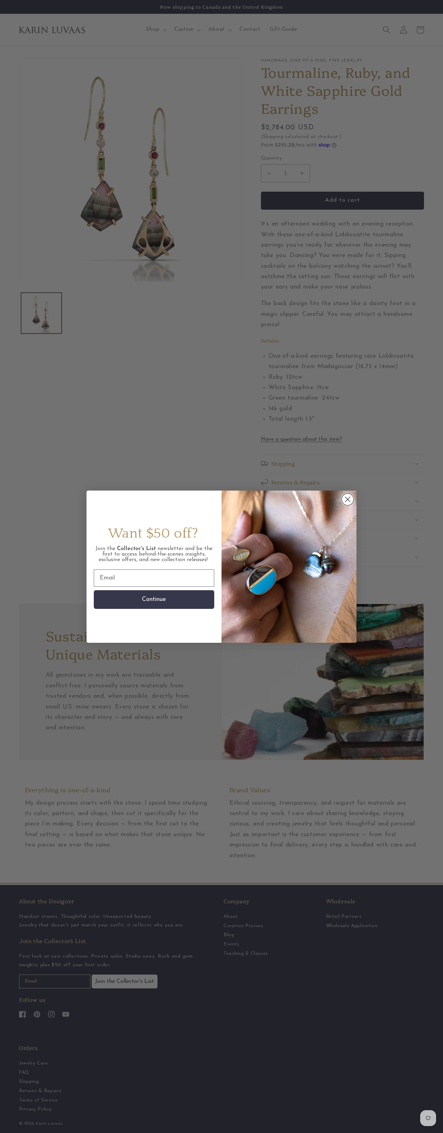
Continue (154, 599)
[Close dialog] (348, 499)
